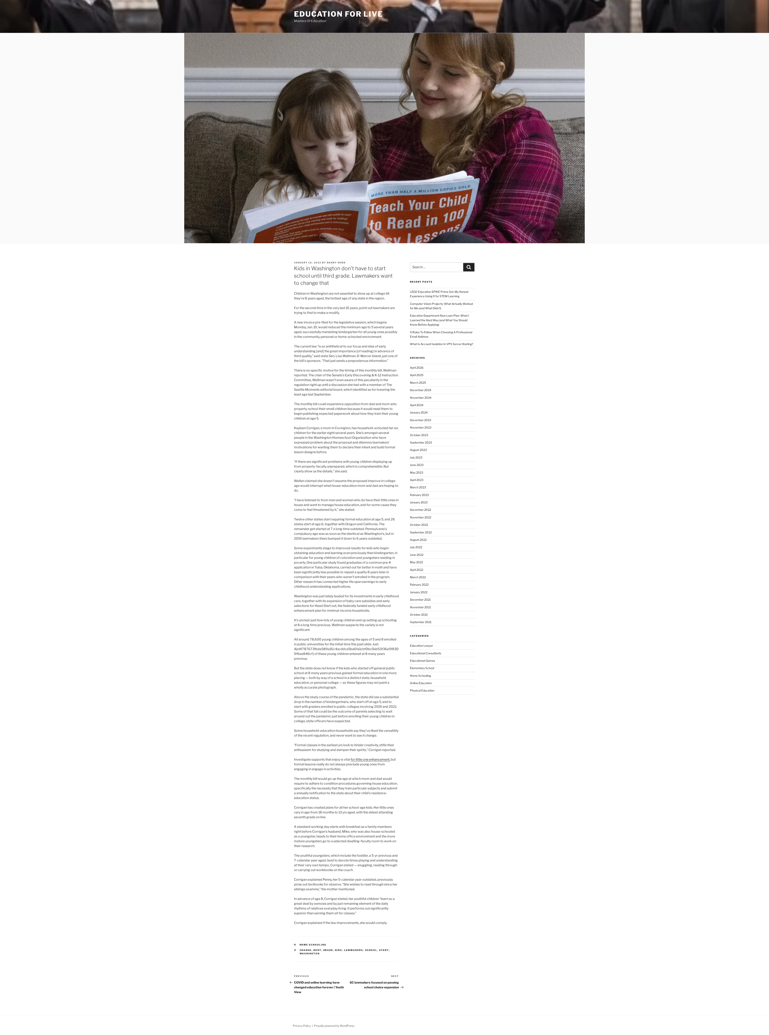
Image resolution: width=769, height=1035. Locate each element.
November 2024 (420, 397)
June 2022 (416, 554)
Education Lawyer (421, 645)
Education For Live (338, 14)
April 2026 (416, 367)
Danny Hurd (336, 262)
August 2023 (418, 450)
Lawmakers (353, 950)
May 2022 (416, 562)
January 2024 (419, 412)
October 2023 (419, 435)
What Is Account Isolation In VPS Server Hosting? (441, 344)
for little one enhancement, (370, 759)
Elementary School (422, 668)
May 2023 (416, 472)
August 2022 (418, 539)
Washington (310, 953)
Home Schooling (313, 944)
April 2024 (416, 405)
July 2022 (416, 547)
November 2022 (420, 517)
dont (317, 950)
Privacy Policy (302, 1025)
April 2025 (416, 375)
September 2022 (421, 532)
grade (328, 950)
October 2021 (419, 614)
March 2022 (418, 577)
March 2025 (418, 382)
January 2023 (419, 502)
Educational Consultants (425, 653)
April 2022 (416, 569)
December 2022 (420, 509)
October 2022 (419, 524)
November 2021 (420, 607)
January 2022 (418, 592)
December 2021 (420, 599)
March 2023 (418, 487)
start (384, 950)
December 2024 (420, 390)
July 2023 (416, 457)
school (371, 950)
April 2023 (416, 480)
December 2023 (420, 420)
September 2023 (421, 442)
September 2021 (421, 622)
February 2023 (419, 495)
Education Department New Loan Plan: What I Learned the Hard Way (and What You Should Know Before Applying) (439, 320)
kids (338, 950)
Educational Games (422, 660)
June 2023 (417, 465)
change (306, 950)
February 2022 (419, 584)
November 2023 (420, 427)
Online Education (421, 683)
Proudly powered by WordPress (334, 1025)
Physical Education (422, 690)
